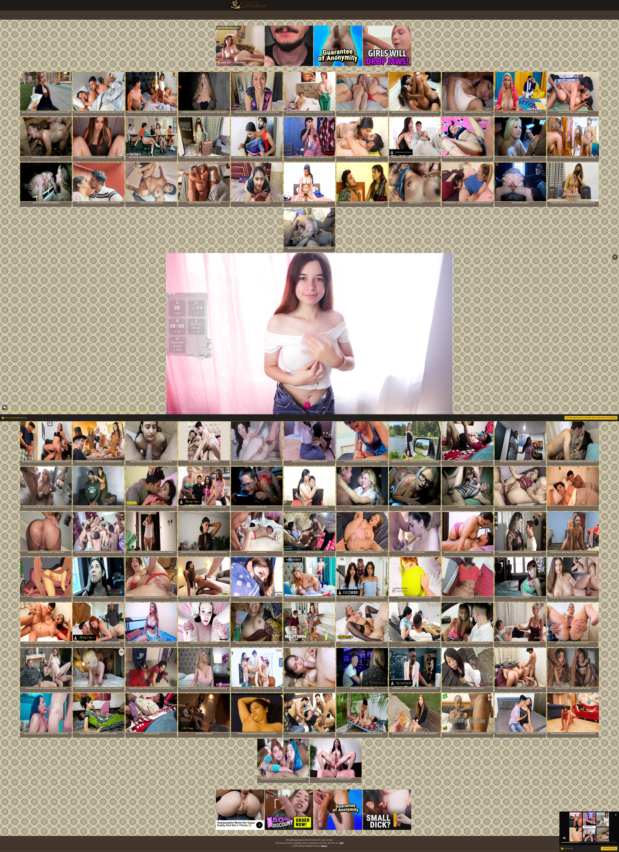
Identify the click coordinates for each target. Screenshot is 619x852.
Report (324, 846)
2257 (342, 843)
